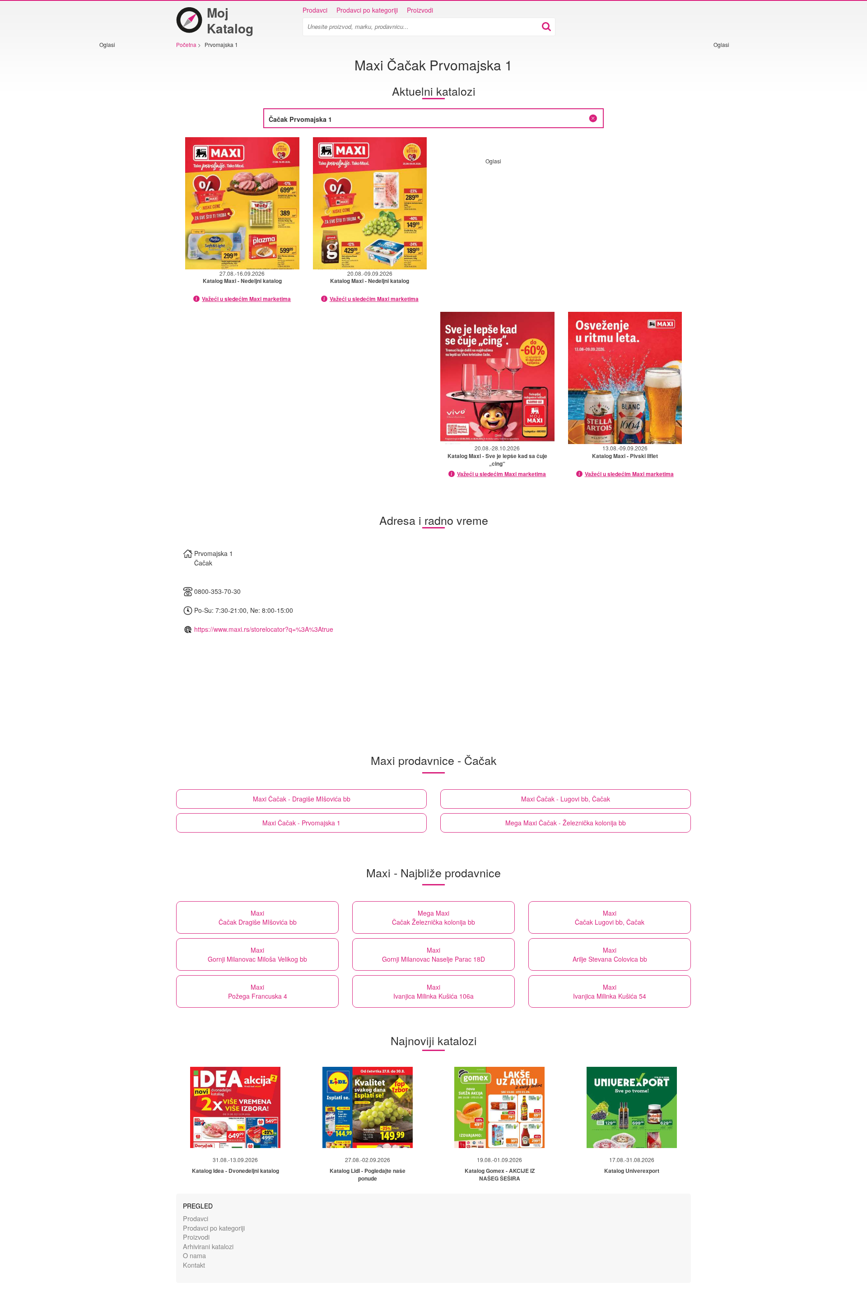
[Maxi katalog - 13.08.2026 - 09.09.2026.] (625, 378)
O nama (194, 1255)
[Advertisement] (126, 183)
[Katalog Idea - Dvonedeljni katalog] (235, 1107)
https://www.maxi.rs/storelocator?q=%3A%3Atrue (263, 629)
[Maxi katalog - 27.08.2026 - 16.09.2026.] (242, 203)
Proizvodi (420, 9)
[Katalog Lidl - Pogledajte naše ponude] (367, 1107)
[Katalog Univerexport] (632, 1107)
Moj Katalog (230, 20)
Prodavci (315, 9)
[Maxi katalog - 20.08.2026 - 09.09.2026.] (370, 203)
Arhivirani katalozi (208, 1246)
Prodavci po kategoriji (367, 9)
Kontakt (194, 1264)
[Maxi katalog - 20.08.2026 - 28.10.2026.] (497, 378)
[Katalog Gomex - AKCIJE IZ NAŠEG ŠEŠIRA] (499, 1107)
